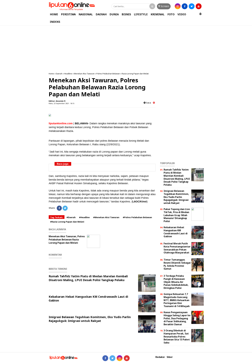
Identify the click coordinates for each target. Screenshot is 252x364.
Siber (170, 357)
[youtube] (199, 6)
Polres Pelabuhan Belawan (108, 73)
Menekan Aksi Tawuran (84, 73)
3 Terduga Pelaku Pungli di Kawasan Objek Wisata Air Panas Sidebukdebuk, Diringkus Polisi (176, 282)
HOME (54, 14)
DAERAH (101, 14)
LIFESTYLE (141, 14)
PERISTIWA (68, 14)
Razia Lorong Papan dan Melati (135, 73)
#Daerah (71, 217)
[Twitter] (65, 208)
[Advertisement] (126, 49)
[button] (200, 12)
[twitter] (192, 6)
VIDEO (181, 14)
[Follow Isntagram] (120, 358)
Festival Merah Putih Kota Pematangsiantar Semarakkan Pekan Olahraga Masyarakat (177, 248)
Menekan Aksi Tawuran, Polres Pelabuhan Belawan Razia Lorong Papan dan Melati (67, 239)
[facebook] (185, 6)
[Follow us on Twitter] (112, 358)
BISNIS (126, 14)
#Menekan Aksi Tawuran (106, 217)
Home (51, 73)
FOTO (171, 14)
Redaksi (160, 357)
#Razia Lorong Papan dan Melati (67, 221)
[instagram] (178, 6)
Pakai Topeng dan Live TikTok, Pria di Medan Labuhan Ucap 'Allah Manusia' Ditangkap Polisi (177, 215)
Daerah (59, 73)
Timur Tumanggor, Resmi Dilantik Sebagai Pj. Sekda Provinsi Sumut (177, 264)
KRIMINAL (157, 14)
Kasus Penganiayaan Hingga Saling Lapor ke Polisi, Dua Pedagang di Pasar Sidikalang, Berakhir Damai (177, 318)
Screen (164, 6)
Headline (68, 73)
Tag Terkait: (56, 217)
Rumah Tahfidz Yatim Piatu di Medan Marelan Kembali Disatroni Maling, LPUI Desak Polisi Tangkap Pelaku (88, 278)
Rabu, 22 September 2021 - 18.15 (61, 103)
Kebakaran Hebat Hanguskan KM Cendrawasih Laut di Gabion (88, 298)
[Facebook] (59, 208)
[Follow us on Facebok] (105, 358)
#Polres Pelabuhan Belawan (137, 217)
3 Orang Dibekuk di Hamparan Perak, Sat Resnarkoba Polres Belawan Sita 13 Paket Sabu (177, 336)
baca (148, 102)
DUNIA (114, 14)
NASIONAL (86, 14)
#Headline (84, 217)
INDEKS (55, 21)
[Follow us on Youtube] (127, 358)
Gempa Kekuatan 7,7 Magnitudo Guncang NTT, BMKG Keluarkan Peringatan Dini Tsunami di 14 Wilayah (177, 300)
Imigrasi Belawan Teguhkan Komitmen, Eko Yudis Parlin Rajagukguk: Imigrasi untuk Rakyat (90, 319)
